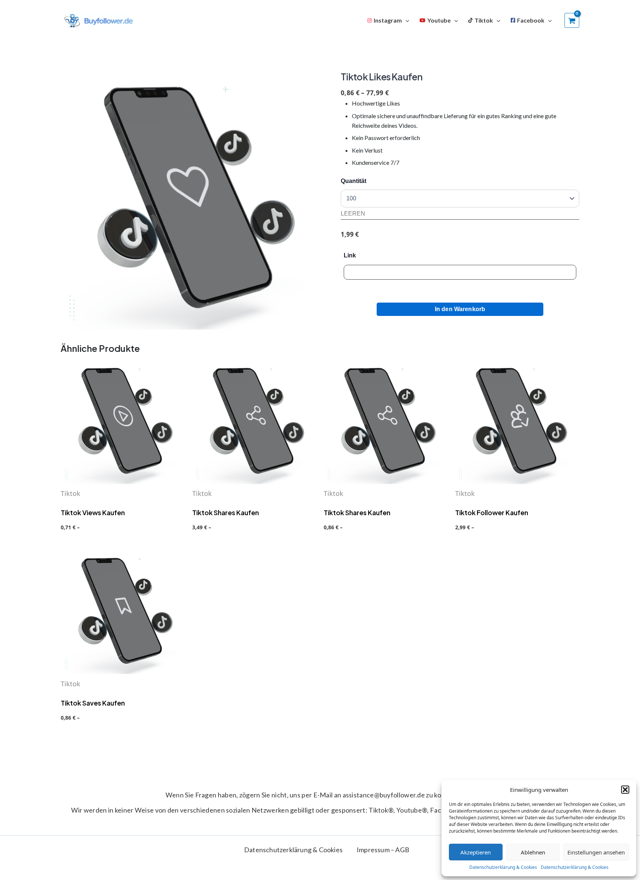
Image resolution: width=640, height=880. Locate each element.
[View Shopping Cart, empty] (571, 20)
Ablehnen (533, 852)
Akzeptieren (475, 852)
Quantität (353, 181)
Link (350, 255)
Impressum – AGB (383, 850)
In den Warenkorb (460, 309)
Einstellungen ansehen (596, 852)
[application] (405, 20)
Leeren (353, 213)
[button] (625, 789)
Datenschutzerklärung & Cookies (503, 867)
